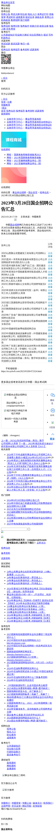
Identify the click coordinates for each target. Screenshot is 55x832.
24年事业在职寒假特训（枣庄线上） (25, 577)
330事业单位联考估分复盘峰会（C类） (26, 606)
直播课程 (11, 768)
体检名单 (39, 17)
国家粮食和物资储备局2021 (27, 154)
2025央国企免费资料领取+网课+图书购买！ (28, 688)
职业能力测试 (22, 35)
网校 (9, 154)
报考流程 (5, 26)
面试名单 (29, 17)
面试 (45, 35)
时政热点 (5, 38)
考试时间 (10, 17)
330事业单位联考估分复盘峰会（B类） (26, 609)
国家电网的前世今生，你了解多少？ (25, 691)
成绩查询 (20, 17)
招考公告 (5, 14)
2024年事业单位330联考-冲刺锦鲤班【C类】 (29, 615)
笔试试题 (5, 43)
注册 (9, 102)
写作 (51, 35)
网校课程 (11, 766)
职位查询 (11, 735)
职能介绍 (34, 26)
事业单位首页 (8, 2)
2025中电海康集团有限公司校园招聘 (25, 524)
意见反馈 (16, 806)
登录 (3, 102)
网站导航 (26, 806)
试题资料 (34, 49)
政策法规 (44, 26)
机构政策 (5, 20)
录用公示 (49, 17)
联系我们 (47, 803)
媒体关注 (37, 803)
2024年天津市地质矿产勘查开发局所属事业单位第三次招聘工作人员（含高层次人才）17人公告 (29, 469)
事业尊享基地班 (33, 119)
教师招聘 (15, 20)
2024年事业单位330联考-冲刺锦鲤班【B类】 (29, 618)
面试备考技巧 (13, 754)
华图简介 (5, 803)
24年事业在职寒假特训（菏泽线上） (25, 583)
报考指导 (15, 49)
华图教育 (5, 105)
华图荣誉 (16, 803)
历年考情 (10, 29)
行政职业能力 (13, 752)
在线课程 (5, 149)
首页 (3, 111)
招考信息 (5, 49)
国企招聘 (14, 225)
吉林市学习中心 (15, 119)
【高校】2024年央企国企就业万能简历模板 (28, 603)
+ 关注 (4, 78)
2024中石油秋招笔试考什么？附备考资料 (27, 677)
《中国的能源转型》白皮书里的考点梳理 (27, 685)
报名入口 (32, 14)
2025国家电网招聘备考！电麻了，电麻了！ (28, 694)
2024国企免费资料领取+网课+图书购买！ (27, 721)
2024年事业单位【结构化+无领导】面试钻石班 (30, 600)
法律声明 (5, 806)
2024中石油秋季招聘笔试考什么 (22, 668)
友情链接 (37, 806)
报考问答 (15, 26)
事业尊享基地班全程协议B (38, 125)
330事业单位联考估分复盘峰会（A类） (26, 612)
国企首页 (32, 192)
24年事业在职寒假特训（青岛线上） (25, 580)
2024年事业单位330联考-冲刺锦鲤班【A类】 (29, 621)
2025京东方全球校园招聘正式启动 (24, 509)
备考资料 (24, 49)
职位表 (23, 14)
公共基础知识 (8, 35)
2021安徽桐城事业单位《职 (27, 160)
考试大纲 (15, 14)
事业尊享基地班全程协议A (38, 122)
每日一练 (24, 43)
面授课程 (5, 114)
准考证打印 (43, 14)
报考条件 (24, 26)
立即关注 (41, 543)
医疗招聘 (24, 20)
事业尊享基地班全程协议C (38, 128)
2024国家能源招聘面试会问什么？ (24, 718)
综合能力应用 (13, 749)
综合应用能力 (36, 35)
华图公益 (26, 803)
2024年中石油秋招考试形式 (20, 680)
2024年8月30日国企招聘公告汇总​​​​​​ (23, 500)
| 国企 (4, 108)
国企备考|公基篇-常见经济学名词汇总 (25, 715)
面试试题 (15, 43)
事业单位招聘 (19, 192)
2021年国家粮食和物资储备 (27, 157)
